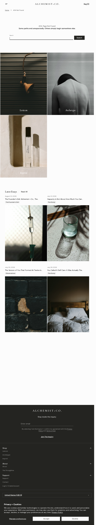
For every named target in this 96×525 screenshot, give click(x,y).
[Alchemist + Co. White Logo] (47, 411)
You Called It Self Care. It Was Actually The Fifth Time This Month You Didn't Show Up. (64, 271)
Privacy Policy (57, 512)
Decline (75, 519)
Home (7, 10)
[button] (8, 4)
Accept (46, 519)
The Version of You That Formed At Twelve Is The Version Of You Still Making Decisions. (23, 271)
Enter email (25, 424)
